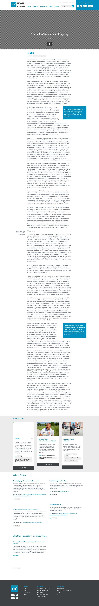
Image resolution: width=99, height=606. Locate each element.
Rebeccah (17, 438)
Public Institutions (57, 515)
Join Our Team (27, 592)
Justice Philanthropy (41, 596)
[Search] (73, 6)
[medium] (14, 598)
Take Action (43, 6)
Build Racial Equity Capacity (43, 594)
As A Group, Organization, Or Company (65, 590)
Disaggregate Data (55, 504)
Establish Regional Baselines (58, 481)
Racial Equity (44, 55)
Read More (23, 468)
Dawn (17, 568)
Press (25, 594)
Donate (57, 6)
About (29, 6)
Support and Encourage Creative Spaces (25, 509)
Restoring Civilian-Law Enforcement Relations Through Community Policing (72, 458)
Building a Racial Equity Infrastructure (71, 460)
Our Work (35, 6)
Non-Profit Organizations (28, 494)
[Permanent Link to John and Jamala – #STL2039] (72, 429)
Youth (31, 55)
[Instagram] (86, 6)
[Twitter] (14, 595)
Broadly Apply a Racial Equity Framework (26, 481)
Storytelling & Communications (43, 588)
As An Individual (60, 588)
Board (25, 590)
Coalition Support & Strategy (43, 590)
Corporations (37, 494)
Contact (51, 6)
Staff (25, 588)
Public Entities (64, 515)
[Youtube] (84, 6)
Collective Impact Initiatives (25, 495)
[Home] (18, 5)
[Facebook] (78, 6)
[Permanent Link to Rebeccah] (23, 423)
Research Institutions (64, 491)
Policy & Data (40, 592)
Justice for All (43, 455)
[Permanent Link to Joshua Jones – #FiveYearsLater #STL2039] (48, 429)
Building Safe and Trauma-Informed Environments (45, 458)
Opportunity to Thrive (37, 55)
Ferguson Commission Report (66, 3)
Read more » (16, 555)
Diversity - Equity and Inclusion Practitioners (32, 522)
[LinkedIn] (81, 6)
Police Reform (66, 455)
